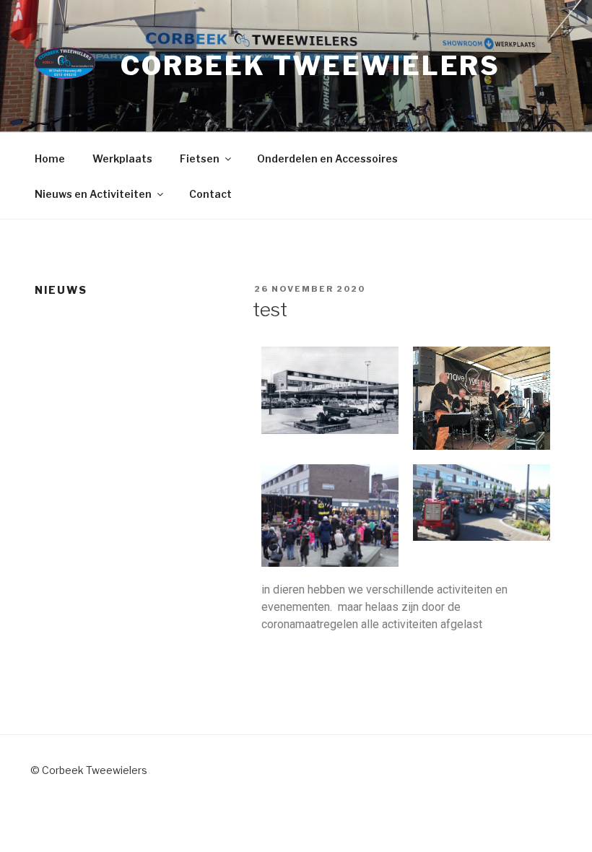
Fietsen (199, 158)
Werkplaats (122, 158)
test (270, 309)
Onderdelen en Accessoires (327, 158)
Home (50, 158)
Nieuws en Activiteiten (93, 194)
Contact (210, 194)
